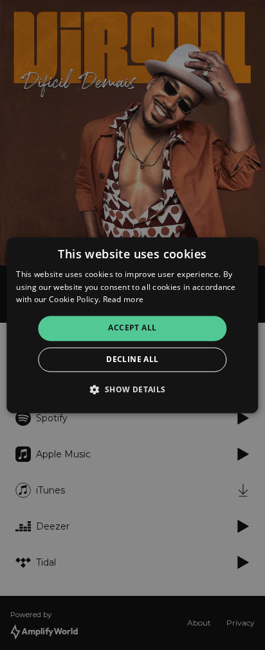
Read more (123, 299)
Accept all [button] (132, 328)
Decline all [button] (132, 359)
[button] (132, 389)
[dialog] (132, 325)
